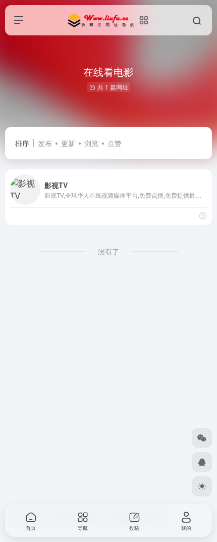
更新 (68, 143)
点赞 (114, 143)
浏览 (91, 143)
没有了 (108, 251)
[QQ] (202, 462)
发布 (45, 143)
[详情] (203, 215)
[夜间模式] (202, 486)
